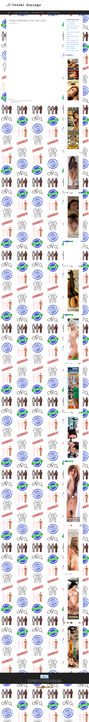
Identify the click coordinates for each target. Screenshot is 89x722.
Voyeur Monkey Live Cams (37, 12)
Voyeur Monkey (70, 24)
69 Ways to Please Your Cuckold (21, 12)
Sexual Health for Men (72, 50)
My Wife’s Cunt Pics (15, 102)
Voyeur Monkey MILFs (72, 40)
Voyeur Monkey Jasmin (72, 26)
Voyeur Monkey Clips (72, 42)
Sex (11, 99)
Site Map (59, 680)
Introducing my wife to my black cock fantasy (21, 100)
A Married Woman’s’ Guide (53, 12)
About (9, 12)
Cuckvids (68, 34)
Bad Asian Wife (70, 22)
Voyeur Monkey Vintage (72, 32)
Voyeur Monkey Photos (72, 44)
